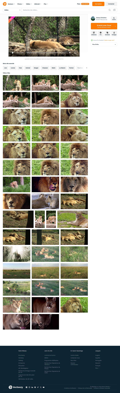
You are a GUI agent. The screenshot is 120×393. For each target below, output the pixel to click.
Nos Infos (73, 360)
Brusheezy (21, 355)
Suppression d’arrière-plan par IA (26, 375)
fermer (71, 68)
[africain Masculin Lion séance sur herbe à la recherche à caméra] (74, 100)
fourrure (80, 68)
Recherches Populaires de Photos (52, 367)
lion (5, 68)
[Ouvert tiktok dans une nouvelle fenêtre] (38, 387)
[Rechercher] (110, 10)
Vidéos (28, 4)
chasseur (45, 68)
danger (36, 68)
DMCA (46, 358)
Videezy (20, 360)
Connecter (111, 4)
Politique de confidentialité (85, 388)
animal (28, 68)
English (97, 355)
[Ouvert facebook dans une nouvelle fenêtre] (26, 387)
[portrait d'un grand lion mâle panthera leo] (16, 201)
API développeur (23, 368)
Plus (45, 4)
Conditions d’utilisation (70, 388)
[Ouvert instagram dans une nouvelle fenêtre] (29, 387)
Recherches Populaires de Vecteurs (52, 363)
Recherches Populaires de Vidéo (52, 372)
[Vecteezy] (4, 4)
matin (53, 68)
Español (97, 358)
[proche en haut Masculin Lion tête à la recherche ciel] (45, 133)
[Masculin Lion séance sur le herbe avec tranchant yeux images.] (74, 305)
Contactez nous (75, 358)
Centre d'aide (75, 355)
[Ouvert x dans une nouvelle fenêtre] (40, 387)
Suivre (114, 19)
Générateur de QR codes (25, 379)
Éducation (21, 365)
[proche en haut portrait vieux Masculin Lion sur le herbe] (16, 116)
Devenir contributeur (74, 363)
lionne (13, 68)
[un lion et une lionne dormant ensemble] (74, 201)
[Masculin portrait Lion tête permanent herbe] (45, 116)
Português (98, 360)
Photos (19, 4)
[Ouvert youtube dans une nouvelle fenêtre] (43, 387)
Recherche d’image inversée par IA (26, 371)
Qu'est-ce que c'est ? (109, 40)
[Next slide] (85, 68)
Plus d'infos (95, 44)
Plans (78, 4)
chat (20, 68)
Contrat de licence (50, 355)
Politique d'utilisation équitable (102, 388)
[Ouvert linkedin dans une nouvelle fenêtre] (32, 387)
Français (97, 365)
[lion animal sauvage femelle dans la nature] (72, 219)
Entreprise (21, 363)
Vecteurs (10, 4)
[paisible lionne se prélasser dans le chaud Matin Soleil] (16, 83)
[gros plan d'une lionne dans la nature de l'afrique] (16, 305)
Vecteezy (21, 358)
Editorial (37, 4)
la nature (62, 68)
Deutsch (97, 363)
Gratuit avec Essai (104, 26)
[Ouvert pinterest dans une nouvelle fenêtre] (35, 387)
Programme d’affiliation (51, 360)
